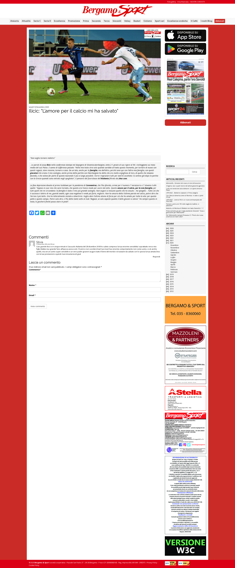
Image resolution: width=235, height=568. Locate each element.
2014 (172, 286)
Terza (106, 21)
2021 (172, 240)
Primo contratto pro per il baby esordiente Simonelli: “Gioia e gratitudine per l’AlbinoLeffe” (185, 211)
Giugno (173, 260)
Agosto (173, 255)
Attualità (26, 21)
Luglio (173, 257)
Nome (32, 285)
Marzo (173, 267)
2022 (172, 238)
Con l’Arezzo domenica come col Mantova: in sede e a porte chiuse (184, 196)
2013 (172, 289)
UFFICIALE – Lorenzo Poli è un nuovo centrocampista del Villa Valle (184, 200)
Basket (137, 21)
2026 (172, 228)
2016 (172, 281)
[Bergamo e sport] (185, 310)
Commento (34, 269)
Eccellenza (59, 21)
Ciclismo (147, 21)
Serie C (37, 21)
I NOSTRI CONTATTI (197, 2)
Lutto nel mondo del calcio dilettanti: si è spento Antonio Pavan (184, 189)
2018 (172, 277)
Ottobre (174, 250)
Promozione (74, 21)
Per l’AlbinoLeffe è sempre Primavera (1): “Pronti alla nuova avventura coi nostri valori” (184, 216)
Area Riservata (182, 2)
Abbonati (219, 21)
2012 (172, 291)
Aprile (173, 264)
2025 (172, 231)
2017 (172, 279)
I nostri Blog (206, 21)
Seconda (96, 21)
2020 (171, 243)
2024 (172, 233)
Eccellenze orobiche (177, 21)
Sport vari (159, 21)
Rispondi (156, 256)
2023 (172, 235)
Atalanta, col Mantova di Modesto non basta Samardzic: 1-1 (184, 208)
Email (31, 295)
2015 (172, 284)
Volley (127, 21)
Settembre (175, 252)
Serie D (47, 21)
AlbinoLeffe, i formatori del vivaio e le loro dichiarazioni (183, 183)
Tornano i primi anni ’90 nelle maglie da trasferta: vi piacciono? (182, 204)
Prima (86, 21)
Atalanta (14, 21)
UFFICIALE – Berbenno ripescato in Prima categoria (182, 193)
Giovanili (117, 21)
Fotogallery (171, 2)
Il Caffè (194, 21)
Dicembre (174, 245)
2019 (172, 274)
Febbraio (174, 269)
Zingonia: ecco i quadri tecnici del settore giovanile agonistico (185, 186)
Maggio (173, 262)
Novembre (175, 248)
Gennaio (174, 272)
